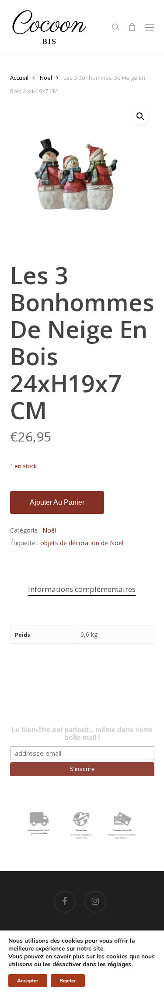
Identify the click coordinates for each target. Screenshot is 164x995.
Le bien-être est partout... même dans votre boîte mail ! (82, 733)
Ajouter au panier (57, 502)
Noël (46, 78)
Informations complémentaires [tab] (82, 589)
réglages (119, 964)
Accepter (27, 980)
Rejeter (67, 980)
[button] (149, 27)
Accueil (19, 78)
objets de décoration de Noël (81, 543)
